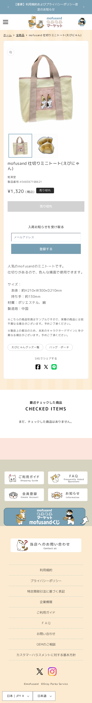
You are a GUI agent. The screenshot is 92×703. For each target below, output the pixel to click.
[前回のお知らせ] (8, 7)
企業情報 (46, 602)
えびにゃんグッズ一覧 (25, 347)
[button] (5, 22)
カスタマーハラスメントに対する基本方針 (46, 655)
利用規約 (46, 570)
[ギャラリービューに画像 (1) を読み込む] (20, 145)
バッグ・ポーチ (59, 347)
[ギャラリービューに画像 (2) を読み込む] (45, 145)
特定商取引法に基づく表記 (46, 591)
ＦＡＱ (46, 623)
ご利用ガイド (46, 612)
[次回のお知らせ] (84, 7)
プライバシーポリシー (46, 581)
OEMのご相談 (46, 644)
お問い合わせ (46, 634)
